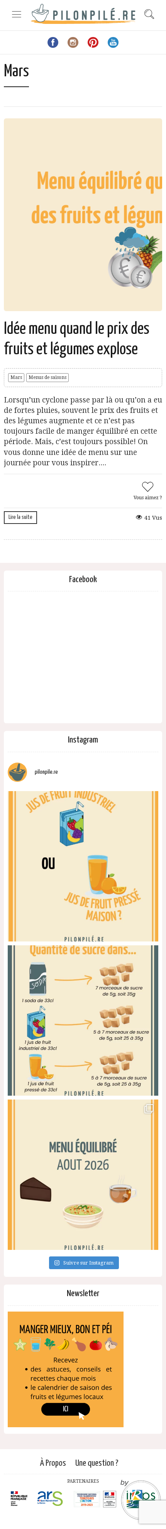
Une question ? (97, 1463)
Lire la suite (20, 517)
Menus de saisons (47, 377)
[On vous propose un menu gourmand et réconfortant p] (83, 1175)
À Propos (53, 1463)
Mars (16, 377)
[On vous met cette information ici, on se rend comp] (83, 1020)
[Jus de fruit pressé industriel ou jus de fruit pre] (83, 866)
